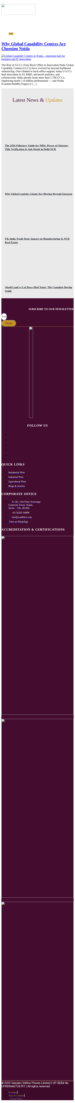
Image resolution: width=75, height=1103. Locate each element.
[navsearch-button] (8, 27)
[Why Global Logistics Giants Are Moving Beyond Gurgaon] (37, 174)
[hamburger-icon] (4, 19)
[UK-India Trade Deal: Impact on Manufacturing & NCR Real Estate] (37, 218)
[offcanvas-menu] (11, 34)
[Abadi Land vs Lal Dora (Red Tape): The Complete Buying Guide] (37, 267)
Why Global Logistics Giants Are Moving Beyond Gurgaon (38, 194)
